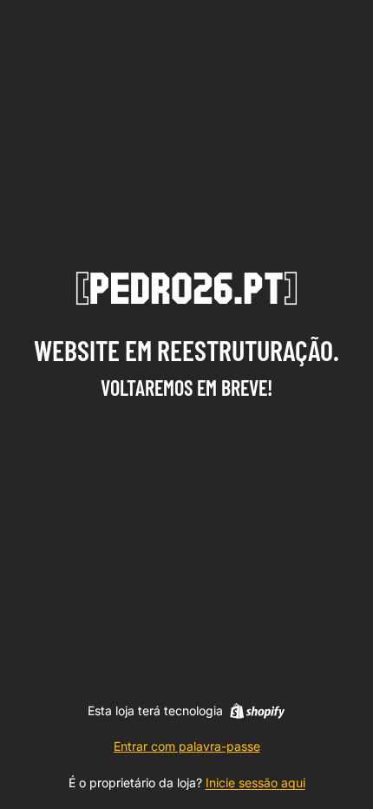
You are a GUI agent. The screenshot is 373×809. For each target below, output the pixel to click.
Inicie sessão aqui (255, 782)
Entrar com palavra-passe (187, 746)
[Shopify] (257, 711)
